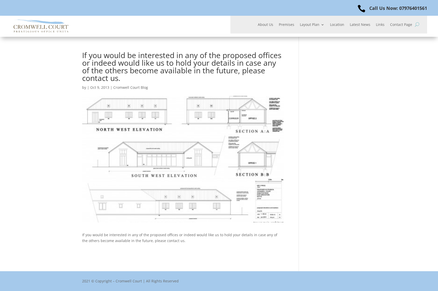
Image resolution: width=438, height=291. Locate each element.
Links (380, 25)
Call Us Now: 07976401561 (398, 8)
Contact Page (401, 25)
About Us (265, 25)
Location (337, 25)
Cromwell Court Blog (130, 87)
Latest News (360, 25)
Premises (286, 25)
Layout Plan (309, 25)
